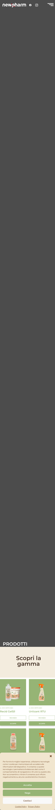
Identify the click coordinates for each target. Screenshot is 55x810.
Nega (27, 793)
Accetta (27, 785)
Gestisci (27, 800)
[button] (50, 756)
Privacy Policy (34, 806)
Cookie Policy (21, 806)
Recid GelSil (7, 711)
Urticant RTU (37, 711)
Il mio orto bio (6, 708)
